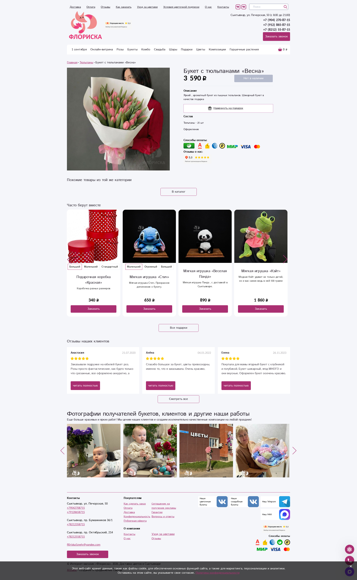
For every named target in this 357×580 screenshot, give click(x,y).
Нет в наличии (253, 78)
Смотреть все (178, 399)
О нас (208, 7)
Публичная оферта (135, 521)
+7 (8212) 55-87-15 (276, 29)
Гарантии (157, 512)
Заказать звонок (276, 36)
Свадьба (159, 49)
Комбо (145, 49)
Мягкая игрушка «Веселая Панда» (205, 273)
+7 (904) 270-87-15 (276, 20)
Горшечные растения (244, 49)
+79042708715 (76, 508)
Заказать (93, 309)
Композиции (217, 49)
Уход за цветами (147, 7)
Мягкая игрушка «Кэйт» (261, 271)
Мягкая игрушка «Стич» (149, 277)
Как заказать (123, 7)
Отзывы (105, 7)
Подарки (186, 49)
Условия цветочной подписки (181, 7)
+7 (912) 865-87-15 (276, 24)
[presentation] (69, 259)
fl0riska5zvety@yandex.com (83, 545)
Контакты (223, 7)
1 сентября (79, 49)
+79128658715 (76, 512)
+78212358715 (76, 524)
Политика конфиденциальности (217, 573)
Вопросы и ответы (163, 516)
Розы (120, 49)
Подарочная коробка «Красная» (93, 279)
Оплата (90, 7)
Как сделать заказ (135, 504)
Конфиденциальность (137, 516)
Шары (173, 49)
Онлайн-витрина (101, 49)
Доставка (75, 7)
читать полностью (85, 386)
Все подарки (178, 328)
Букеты (132, 49)
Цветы (200, 49)
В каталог (178, 192)
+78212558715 (76, 537)
